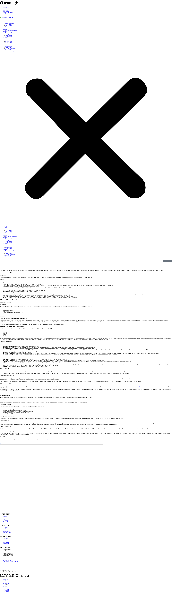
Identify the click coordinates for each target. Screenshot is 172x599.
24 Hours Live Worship (10, 48)
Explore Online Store (9, 49)
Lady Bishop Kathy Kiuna (11, 30)
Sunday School (8, 36)
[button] (86, 139)
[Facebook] (1, 3)
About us (5, 20)
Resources (5, 43)
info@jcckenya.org (49, 439)
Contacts (4, 38)
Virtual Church (8, 25)
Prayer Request (8, 41)
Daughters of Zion (9, 32)
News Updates (8, 26)
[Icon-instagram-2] (12, 3)
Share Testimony (8, 42)
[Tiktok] (16, 3)
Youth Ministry (8, 35)
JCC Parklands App (9, 51)
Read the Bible (8, 46)
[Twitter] (5, 3)
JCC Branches (8, 24)
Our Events (5, 37)
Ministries (5, 31)
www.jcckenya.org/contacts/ (140, 386)
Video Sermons (8, 47)
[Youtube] (9, 3)
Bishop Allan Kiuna (9, 23)
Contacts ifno (8, 40)
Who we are (8, 22)
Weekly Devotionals (9, 44)
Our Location (8, 28)
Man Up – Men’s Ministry (10, 34)
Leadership (5, 29)
